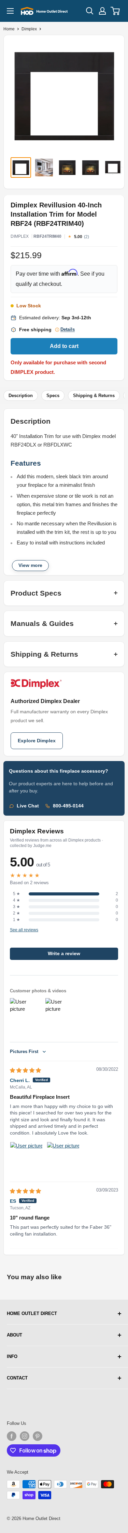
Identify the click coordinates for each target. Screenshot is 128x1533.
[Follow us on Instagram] (24, 1436)
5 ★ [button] (16, 893)
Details (67, 329)
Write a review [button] (64, 953)
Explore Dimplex (37, 740)
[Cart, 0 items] (115, 11)
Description (21, 395)
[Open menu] (10, 11)
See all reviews (24, 930)
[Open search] (90, 11)
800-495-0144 (68, 805)
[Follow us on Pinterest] (37, 1436)
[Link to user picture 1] (26, 1158)
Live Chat (28, 805)
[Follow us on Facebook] (11, 1436)
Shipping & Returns (94, 395)
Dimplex (29, 29)
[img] (25, 1070)
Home (9, 29)
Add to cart (64, 346)
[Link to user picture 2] (63, 1158)
